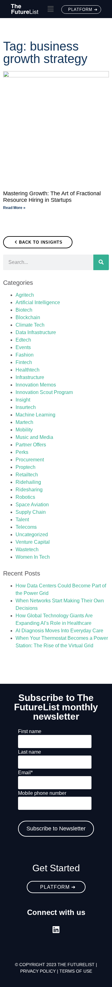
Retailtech (27, 474)
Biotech (24, 310)
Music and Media (34, 437)
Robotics (25, 497)
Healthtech (28, 369)
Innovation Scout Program (44, 392)
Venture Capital (33, 542)
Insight (23, 399)
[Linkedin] (56, 929)
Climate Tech (30, 325)
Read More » (14, 208)
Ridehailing (28, 482)
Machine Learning (35, 414)
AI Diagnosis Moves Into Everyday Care (59, 630)
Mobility (24, 429)
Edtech (23, 340)
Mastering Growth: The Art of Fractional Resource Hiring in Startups (52, 196)
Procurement (30, 459)
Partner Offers (31, 444)
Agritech (25, 295)
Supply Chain (31, 512)
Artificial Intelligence (38, 302)
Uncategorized (32, 534)
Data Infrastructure (36, 332)
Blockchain (28, 317)
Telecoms (26, 527)
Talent (22, 519)
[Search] (101, 262)
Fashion (25, 354)
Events (23, 347)
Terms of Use (75, 971)
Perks (22, 452)
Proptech (25, 467)
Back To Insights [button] (41, 242)
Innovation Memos (36, 384)
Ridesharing (29, 489)
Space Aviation (32, 504)
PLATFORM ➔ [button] (83, 9)
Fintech (24, 362)
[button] (50, 9)
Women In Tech (33, 557)
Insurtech (26, 407)
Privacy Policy (38, 971)
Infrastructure (30, 377)
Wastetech (27, 549)
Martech (24, 422)
